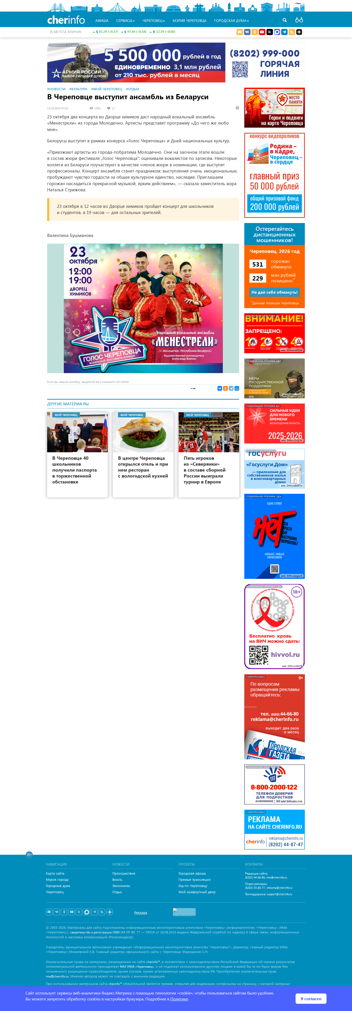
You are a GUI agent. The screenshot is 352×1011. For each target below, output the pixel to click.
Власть (117, 879)
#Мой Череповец (106, 89)
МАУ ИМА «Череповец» (137, 966)
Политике (179, 998)
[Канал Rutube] (269, 32)
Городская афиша (192, 873)
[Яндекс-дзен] (109, 912)
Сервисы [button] (124, 20)
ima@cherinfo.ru (276, 877)
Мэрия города (57, 879)
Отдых (117, 892)
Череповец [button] (152, 20)
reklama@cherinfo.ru (279, 887)
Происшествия (123, 873)
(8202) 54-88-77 (255, 887)
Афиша (101, 20)
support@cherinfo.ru (279, 894)
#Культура (78, 89)
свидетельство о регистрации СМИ (95, 932)
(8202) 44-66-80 (255, 877)
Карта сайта (55, 873)
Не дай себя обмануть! (275, 292)
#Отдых (132, 89)
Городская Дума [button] (230, 20)
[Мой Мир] (236, 388)
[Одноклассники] (225, 388)
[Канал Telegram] (94, 912)
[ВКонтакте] (219, 388)
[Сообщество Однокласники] (255, 32)
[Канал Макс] (277, 32)
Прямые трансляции (195, 879)
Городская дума (58, 885)
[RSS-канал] (102, 912)
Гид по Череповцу (193, 885)
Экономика (121, 885)
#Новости (56, 89)
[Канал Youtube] (262, 32)
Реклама (140, 912)
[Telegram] (231, 388)
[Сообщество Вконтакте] (56, 912)
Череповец (55, 892)
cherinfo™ (153, 962)
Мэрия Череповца (189, 20)
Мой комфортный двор (197, 892)
